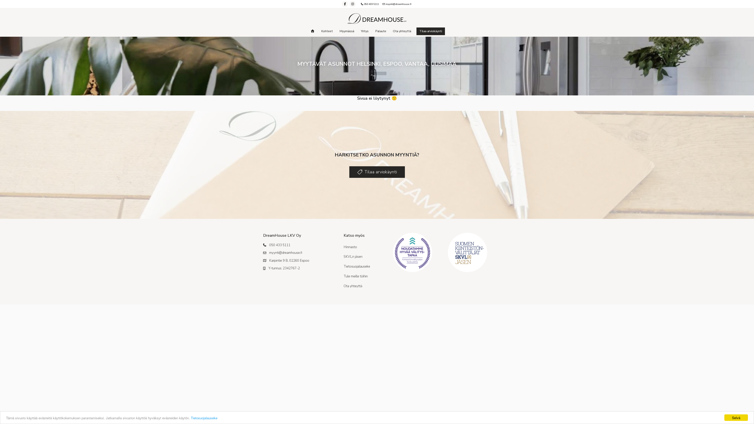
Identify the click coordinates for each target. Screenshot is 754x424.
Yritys (365, 31)
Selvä (736, 417)
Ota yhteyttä (402, 31)
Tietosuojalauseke (204, 417)
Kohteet (327, 31)
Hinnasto (350, 247)
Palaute (380, 31)
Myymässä (346, 31)
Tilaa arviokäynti (430, 31)
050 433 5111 (371, 4)
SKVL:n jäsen (353, 256)
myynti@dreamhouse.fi (398, 4)
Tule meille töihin (356, 276)
